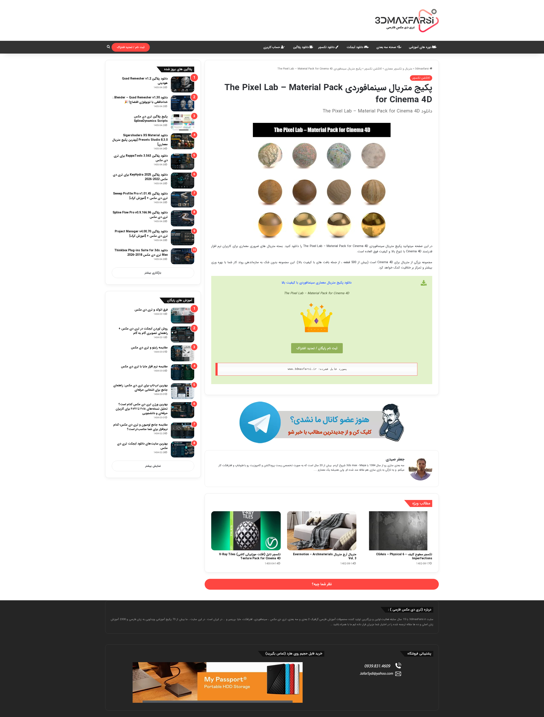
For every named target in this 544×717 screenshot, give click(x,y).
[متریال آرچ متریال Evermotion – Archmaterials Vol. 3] (322, 530)
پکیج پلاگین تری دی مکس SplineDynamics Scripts (151, 118)
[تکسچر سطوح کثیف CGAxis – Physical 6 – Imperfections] (397, 530)
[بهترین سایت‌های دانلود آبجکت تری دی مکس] (182, 449)
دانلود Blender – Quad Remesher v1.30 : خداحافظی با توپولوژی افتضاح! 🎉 (140, 99)
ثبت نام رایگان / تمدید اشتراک (316, 348)
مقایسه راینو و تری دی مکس (149, 347)
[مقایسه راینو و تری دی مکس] (182, 353)
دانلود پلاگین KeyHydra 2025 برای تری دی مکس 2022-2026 (140, 177)
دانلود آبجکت (355, 47)
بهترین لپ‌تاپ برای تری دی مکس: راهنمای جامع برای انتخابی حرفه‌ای (140, 387)
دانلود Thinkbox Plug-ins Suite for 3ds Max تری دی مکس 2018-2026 (141, 252)
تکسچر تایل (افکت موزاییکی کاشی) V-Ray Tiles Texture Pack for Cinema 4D (250, 556)
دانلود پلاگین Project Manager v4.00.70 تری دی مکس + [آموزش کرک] (141, 233)
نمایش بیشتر (153, 466)
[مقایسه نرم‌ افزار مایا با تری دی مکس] (182, 372)
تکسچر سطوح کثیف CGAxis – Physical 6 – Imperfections (404, 556)
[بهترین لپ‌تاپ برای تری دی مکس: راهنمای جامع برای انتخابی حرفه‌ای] (182, 391)
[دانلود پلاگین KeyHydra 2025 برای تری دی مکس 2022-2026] (182, 181)
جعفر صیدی (395, 459)
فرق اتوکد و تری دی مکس (151, 309)
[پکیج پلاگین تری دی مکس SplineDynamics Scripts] (182, 122)
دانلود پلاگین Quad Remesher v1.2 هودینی (145, 80)
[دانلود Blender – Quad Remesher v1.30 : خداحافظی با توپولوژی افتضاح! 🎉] (182, 103)
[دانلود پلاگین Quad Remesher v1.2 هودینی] (182, 84)
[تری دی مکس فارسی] (407, 20)
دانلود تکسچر (326, 47)
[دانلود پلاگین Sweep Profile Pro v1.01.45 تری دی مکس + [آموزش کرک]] (182, 199)
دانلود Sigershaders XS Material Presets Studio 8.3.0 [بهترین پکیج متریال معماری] (140, 140)
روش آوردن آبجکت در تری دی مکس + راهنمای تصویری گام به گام (143, 330)
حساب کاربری (272, 47)
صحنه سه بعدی (386, 47)
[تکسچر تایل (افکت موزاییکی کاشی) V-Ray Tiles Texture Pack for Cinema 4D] (246, 530)
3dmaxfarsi (422, 69)
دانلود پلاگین (301, 47)
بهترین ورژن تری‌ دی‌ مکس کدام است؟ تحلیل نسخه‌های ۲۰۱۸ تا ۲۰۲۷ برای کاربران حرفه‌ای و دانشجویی (142, 409)
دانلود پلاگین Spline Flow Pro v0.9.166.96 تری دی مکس (140, 214)
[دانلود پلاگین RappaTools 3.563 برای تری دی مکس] (182, 162)
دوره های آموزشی (420, 47)
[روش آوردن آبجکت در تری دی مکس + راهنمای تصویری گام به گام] (182, 334)
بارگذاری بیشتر (153, 273)
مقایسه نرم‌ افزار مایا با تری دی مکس (144, 366)
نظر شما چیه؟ (322, 584)
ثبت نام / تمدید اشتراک (130, 47)
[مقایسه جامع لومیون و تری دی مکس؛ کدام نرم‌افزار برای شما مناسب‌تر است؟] (182, 431)
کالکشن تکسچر (373, 69)
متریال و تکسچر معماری (398, 69)
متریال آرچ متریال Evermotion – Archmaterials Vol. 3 (324, 556)
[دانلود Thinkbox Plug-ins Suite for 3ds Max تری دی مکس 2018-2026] (182, 256)
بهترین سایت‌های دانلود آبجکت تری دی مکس (142, 445)
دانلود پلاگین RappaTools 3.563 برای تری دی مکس (141, 158)
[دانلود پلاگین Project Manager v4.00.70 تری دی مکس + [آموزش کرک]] (182, 237)
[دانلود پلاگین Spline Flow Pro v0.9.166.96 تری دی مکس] (182, 218)
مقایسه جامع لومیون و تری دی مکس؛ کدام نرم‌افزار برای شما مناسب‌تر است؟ (140, 427)
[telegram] (321, 422)
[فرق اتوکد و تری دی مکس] (182, 316)
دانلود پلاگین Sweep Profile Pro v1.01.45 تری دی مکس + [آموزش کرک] (140, 195)
